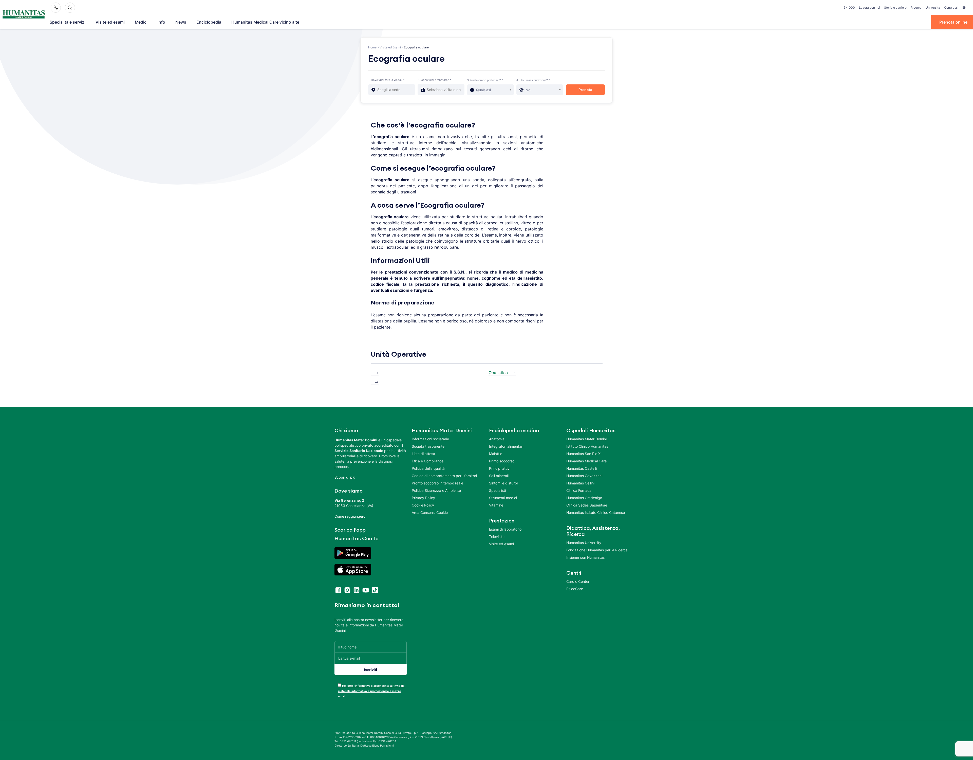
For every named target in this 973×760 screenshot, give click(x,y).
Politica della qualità (428, 468)
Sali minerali (499, 476)
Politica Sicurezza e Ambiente (436, 490)
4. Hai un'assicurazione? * (533, 80)
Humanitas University (583, 542)
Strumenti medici (503, 498)
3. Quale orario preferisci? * (485, 80)
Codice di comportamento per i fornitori (444, 476)
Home (372, 47)
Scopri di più (344, 477)
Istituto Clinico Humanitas (587, 446)
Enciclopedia (208, 22)
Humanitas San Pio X (583, 453)
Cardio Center (577, 581)
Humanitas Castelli (581, 468)
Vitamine (496, 505)
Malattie (495, 453)
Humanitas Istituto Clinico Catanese (595, 512)
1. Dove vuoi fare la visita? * (386, 80)
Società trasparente (428, 446)
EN (964, 7)
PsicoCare (574, 589)
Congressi (951, 7)
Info (161, 22)
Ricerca (916, 7)
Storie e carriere (895, 7)
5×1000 (849, 7)
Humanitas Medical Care (586, 461)
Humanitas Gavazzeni (584, 476)
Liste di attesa (423, 453)
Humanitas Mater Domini (586, 439)
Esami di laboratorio (505, 529)
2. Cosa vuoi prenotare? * (434, 80)
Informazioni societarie (430, 439)
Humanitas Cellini (580, 483)
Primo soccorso (501, 461)
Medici (141, 22)
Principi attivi (499, 468)
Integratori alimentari (506, 446)
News (180, 22)
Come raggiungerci (350, 516)
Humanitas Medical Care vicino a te (265, 22)
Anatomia (496, 439)
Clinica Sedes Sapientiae (586, 505)
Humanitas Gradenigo (584, 498)
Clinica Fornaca (578, 490)
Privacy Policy (423, 498)
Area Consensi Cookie (430, 512)
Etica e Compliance (427, 461)
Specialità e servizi (67, 22)
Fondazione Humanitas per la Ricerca (597, 550)
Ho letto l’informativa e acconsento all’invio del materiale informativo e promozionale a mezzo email (371, 691)
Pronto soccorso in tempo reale (437, 483)
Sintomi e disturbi (503, 483)
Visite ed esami (110, 22)
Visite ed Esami (390, 47)
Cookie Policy (423, 505)
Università (933, 7)
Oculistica (498, 372)
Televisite (496, 536)
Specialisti (497, 490)
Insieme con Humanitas (585, 557)
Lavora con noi (869, 7)
